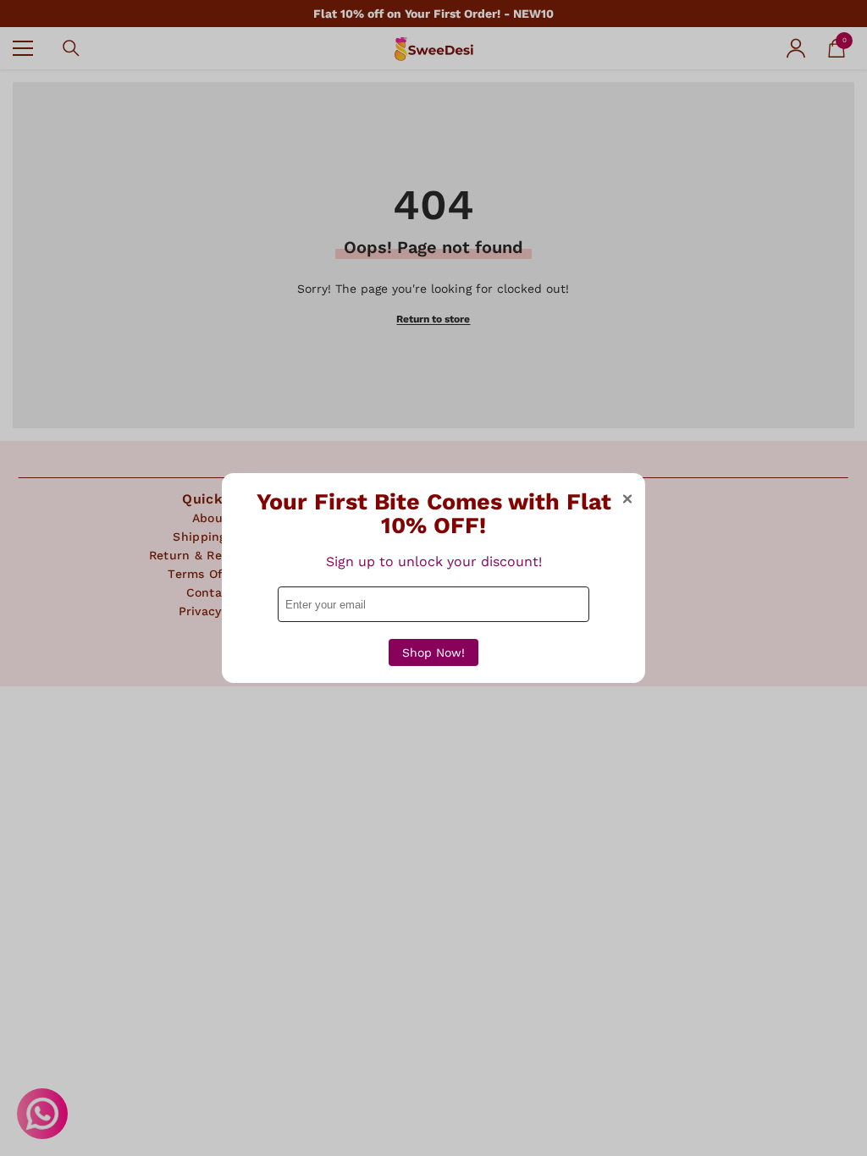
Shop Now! (433, 652)
